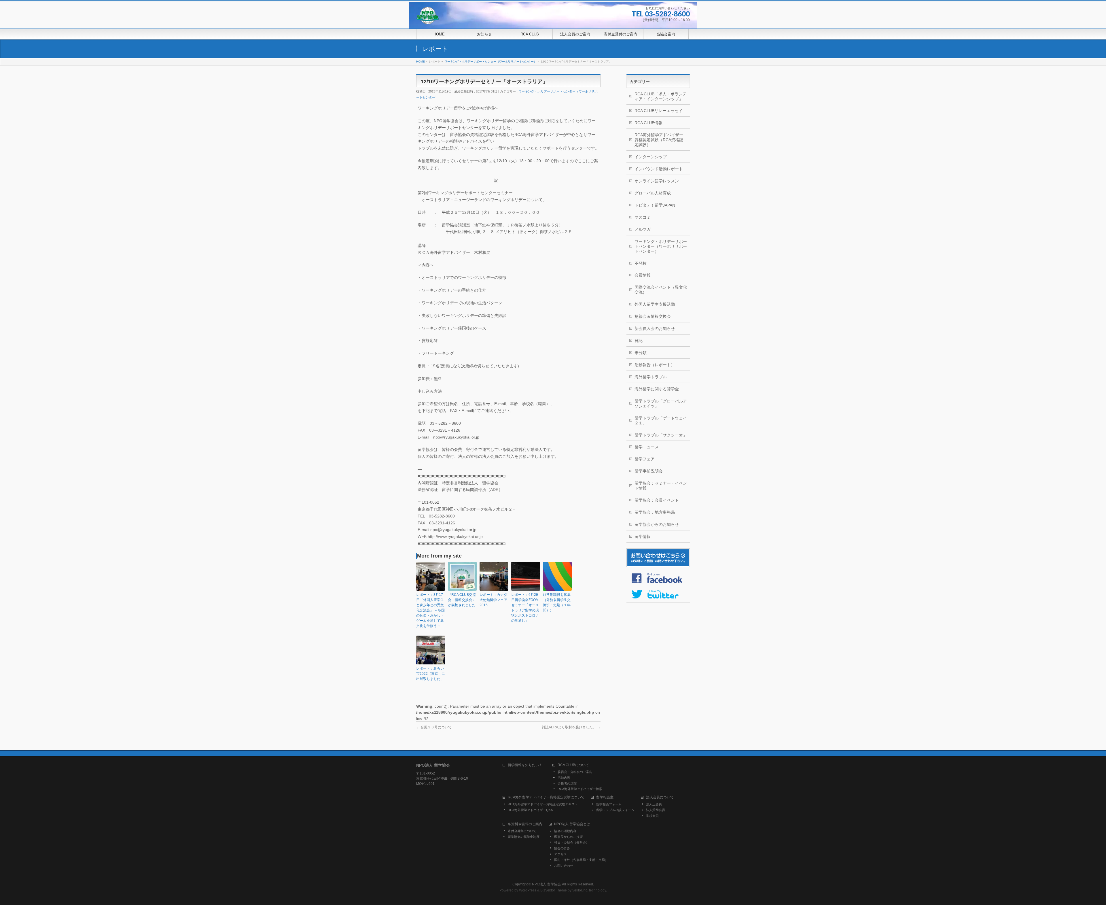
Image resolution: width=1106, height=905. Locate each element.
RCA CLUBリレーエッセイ (659, 110)
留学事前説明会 (649, 471)
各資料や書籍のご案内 (525, 824)
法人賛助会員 (655, 810)
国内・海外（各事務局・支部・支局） (581, 859)
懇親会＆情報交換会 (653, 316)
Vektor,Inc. (580, 890)
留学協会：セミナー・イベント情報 (661, 485)
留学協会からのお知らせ (657, 524)
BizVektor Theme (553, 890)
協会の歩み (562, 848)
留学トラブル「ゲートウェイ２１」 (661, 420)
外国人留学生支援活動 (655, 304)
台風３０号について (434, 727)
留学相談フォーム (609, 804)
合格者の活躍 (567, 783)
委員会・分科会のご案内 (575, 772)
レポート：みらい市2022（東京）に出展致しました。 (430, 673)
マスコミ (643, 217)
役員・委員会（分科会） (571, 842)
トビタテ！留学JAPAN (655, 205)
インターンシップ (651, 156)
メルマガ (643, 229)
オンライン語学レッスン (657, 181)
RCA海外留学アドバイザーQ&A (530, 810)
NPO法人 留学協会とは (572, 824)
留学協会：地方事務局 (655, 512)
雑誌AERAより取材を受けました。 (571, 727)
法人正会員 (654, 804)
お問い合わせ (563, 865)
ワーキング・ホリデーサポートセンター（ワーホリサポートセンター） (661, 246)
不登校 (641, 263)
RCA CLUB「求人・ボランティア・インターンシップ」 (661, 96)
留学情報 (643, 536)
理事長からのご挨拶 (568, 836)
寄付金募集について (522, 831)
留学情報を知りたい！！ (527, 765)
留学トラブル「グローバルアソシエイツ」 (661, 403)
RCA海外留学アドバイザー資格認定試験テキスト (543, 804)
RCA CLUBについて (573, 765)
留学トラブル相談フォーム (615, 810)
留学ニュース (647, 447)
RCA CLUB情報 (648, 122)
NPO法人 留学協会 (546, 884)
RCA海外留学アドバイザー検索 (580, 789)
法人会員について (660, 797)
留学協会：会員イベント (657, 500)
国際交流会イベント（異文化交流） (661, 289)
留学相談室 (604, 797)
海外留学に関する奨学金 (657, 389)
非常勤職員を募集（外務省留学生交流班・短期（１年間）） (557, 602)
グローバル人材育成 (653, 193)
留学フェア (645, 459)
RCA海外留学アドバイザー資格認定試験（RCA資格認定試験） (659, 140)
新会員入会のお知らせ (655, 328)
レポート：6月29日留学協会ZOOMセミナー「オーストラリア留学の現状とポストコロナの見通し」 (525, 608)
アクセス (560, 854)
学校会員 (652, 815)
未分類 (641, 352)
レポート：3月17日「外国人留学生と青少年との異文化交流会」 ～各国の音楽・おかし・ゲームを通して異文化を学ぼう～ (430, 610)
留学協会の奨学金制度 (523, 836)
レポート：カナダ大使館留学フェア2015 (493, 600)
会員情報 (643, 275)
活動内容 (564, 777)
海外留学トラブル (651, 377)
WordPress (527, 890)
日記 (639, 340)
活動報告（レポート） (655, 364)
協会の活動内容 (565, 831)
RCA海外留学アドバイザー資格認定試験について (546, 797)
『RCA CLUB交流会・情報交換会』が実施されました (462, 600)
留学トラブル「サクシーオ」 (661, 435)
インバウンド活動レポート (659, 169)
